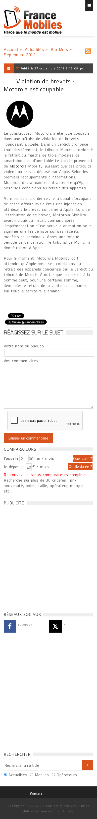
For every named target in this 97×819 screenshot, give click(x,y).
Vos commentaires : (22, 360)
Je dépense (14, 466)
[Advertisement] (48, 557)
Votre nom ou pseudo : (25, 346)
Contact (36, 793)
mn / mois (44, 458)
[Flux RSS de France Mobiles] (88, 50)
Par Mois (59, 50)
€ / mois (40, 466)
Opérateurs (66, 775)
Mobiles (42, 775)
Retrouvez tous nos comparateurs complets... (46, 475)
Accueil (11, 50)
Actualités (34, 50)
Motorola (18, 166)
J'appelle (11, 458)
